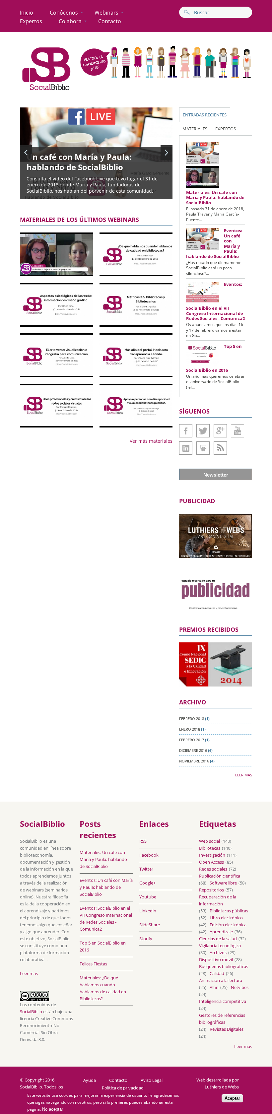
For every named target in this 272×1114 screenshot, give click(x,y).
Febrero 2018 (191, 718)
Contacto (109, 21)
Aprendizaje (221, 932)
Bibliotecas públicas (229, 911)
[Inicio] (46, 90)
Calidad (217, 973)
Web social (209, 841)
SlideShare (203, 448)
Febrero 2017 (191, 739)
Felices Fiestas (93, 964)
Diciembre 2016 (193, 750)
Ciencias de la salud (218, 939)
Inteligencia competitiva (222, 1001)
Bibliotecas (209, 848)
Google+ (220, 430)
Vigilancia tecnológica (220, 946)
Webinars (106, 12)
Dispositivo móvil (216, 959)
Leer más (243, 774)
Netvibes (239, 987)
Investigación (212, 855)
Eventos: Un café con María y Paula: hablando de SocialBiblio (106, 887)
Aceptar (232, 1098)
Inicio (26, 12)
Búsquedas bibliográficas (223, 966)
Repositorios (211, 890)
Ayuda (89, 1080)
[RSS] (220, 448)
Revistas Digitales (226, 1029)
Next (166, 152)
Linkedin (185, 448)
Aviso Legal (152, 1080)
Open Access (211, 862)
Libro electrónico (226, 918)
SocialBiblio (31, 1012)
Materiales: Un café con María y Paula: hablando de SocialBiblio (215, 197)
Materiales (194, 129)
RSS (143, 841)
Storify (145, 939)
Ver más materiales (151, 441)
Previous (26, 152)
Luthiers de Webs (222, 1087)
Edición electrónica (228, 925)
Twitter (203, 430)
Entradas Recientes (205, 115)
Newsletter (215, 475)
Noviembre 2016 (194, 760)
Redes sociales (213, 869)
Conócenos (64, 12)
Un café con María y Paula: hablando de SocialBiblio (79, 162)
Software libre (223, 883)
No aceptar (52, 1109)
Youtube (237, 430)
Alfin (214, 987)
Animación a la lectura (220, 980)
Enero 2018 (189, 729)
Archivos (218, 952)
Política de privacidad (123, 1088)
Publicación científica (219, 876)
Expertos (31, 21)
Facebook (185, 430)
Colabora (70, 21)
